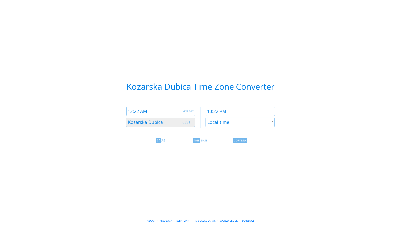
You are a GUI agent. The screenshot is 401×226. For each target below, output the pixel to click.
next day (188, 111)
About (151, 220)
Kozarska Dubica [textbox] (145, 122)
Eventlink (182, 220)
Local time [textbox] (218, 122)
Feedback (166, 220)
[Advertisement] (200, 178)
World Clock (229, 220)
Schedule (248, 220)
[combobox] (160, 122)
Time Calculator (204, 220)
